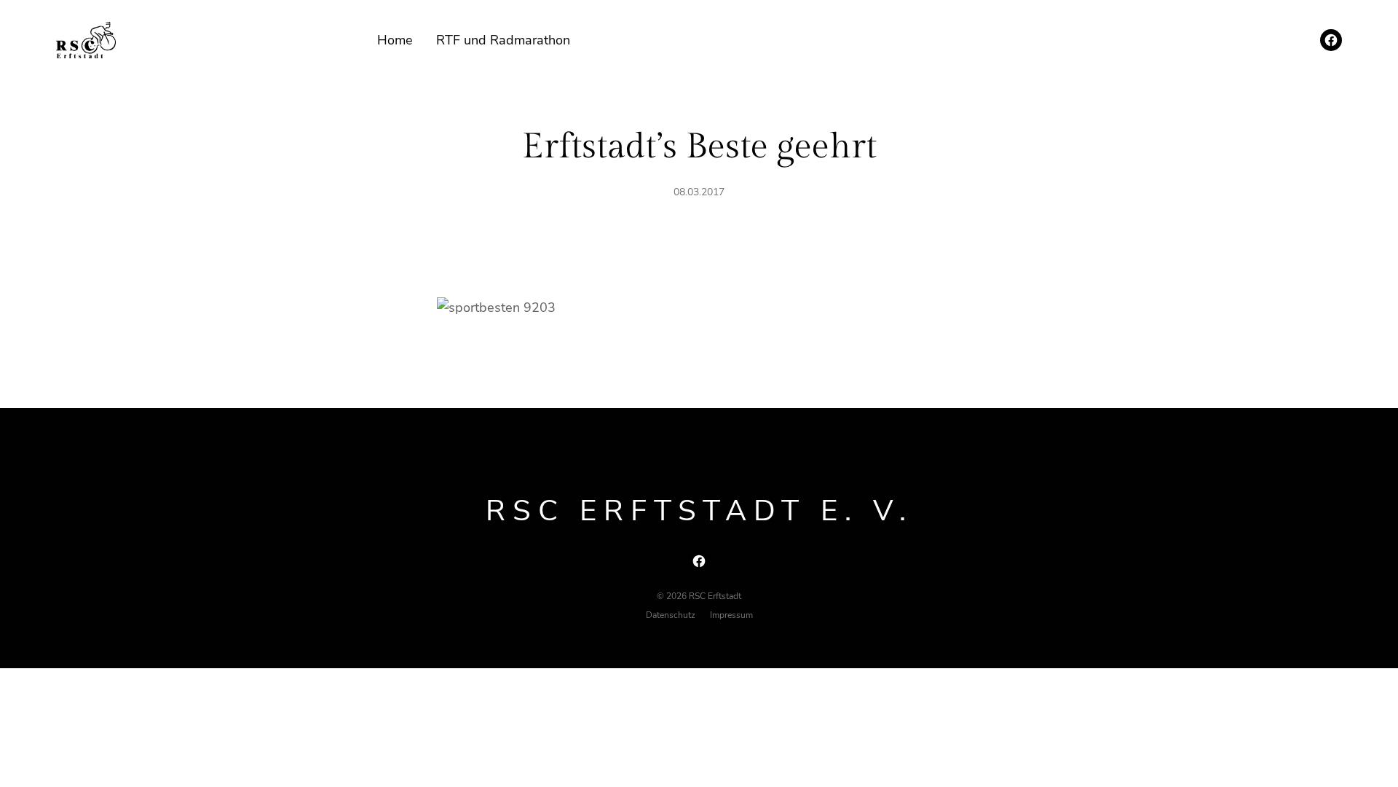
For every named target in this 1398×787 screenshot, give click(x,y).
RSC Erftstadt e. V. (699, 510)
